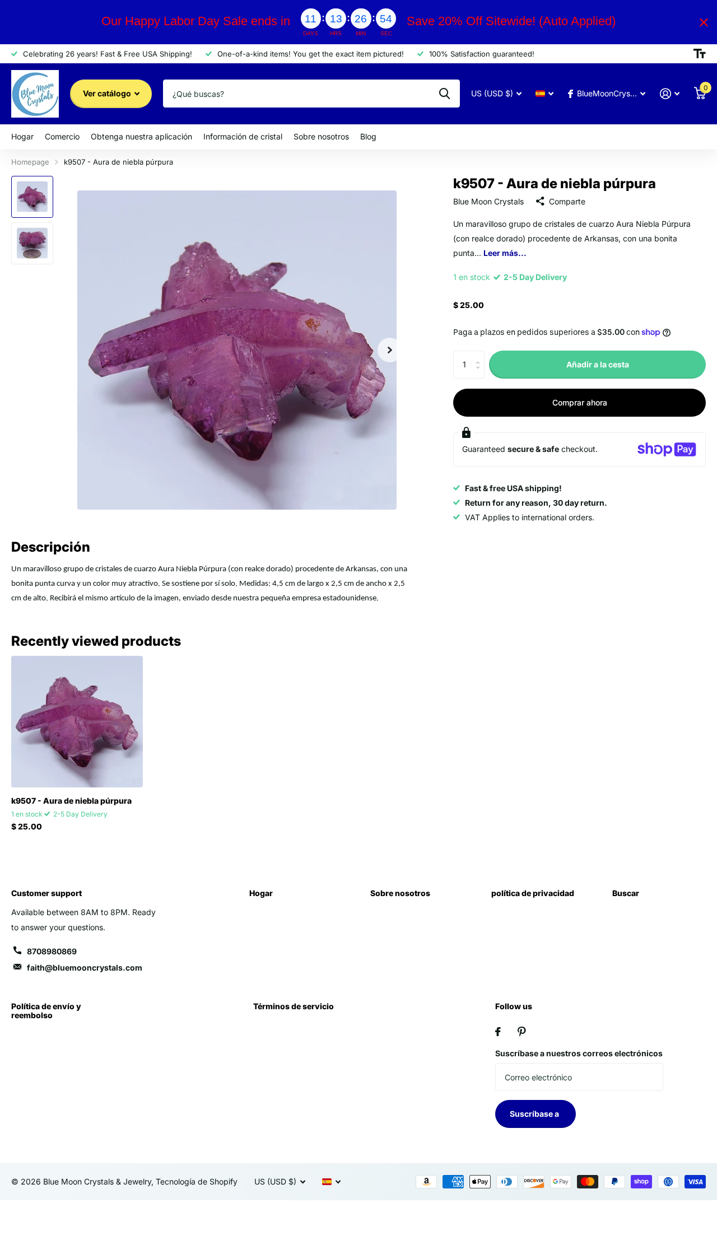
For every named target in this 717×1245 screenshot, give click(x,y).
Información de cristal (242, 136)
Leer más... (505, 253)
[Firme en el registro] (669, 93)
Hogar (22, 136)
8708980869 (52, 951)
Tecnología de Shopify (197, 1181)
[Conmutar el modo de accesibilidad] (699, 53)
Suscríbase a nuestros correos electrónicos (579, 1053)
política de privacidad (532, 893)
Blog (368, 136)
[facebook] (498, 1031)
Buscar (625, 893)
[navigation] (32, 197)
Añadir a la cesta (597, 364)
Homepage (30, 161)
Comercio (62, 136)
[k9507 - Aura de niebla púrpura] (77, 721)
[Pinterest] (522, 1032)
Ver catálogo (108, 93)
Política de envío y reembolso (46, 1010)
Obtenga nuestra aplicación (141, 136)
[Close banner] (703, 22)
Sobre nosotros (321, 136)
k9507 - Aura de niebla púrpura (71, 800)
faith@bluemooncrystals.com (84, 967)
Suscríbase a (535, 1113)
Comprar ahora (579, 402)
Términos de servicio (293, 1006)
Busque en (444, 94)
